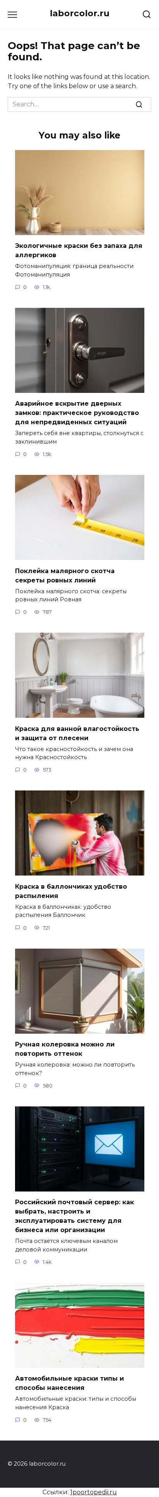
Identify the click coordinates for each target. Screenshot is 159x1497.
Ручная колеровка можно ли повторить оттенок (65, 1049)
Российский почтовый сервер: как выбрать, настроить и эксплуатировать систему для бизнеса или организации (74, 1216)
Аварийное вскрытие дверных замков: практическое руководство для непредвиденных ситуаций (77, 413)
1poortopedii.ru (93, 1492)
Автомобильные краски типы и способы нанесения (69, 1383)
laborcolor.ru (80, 13)
